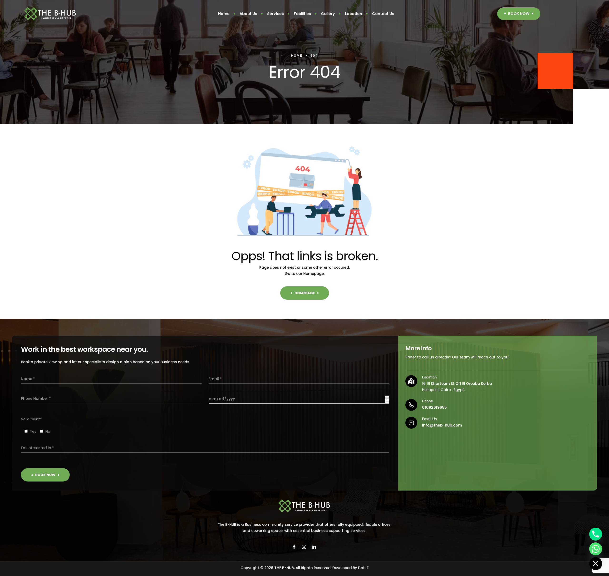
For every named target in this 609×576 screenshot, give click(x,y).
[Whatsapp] (595, 548)
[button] (518, 13)
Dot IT (363, 567)
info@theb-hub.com (442, 425)
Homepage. (313, 273)
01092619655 (434, 407)
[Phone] (595, 534)
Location (429, 377)
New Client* (31, 419)
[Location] (411, 381)
